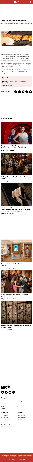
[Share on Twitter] (19, 91)
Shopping (19, 401)
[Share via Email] (30, 91)
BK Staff (5, 50)
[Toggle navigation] (1, 2)
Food (2, 406)
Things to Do (20, 403)
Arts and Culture (5, 401)
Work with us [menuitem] (4, 421)
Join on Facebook (22, 417)
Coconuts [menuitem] (3, 423)
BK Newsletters (21, 415)
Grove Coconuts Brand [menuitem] (6, 424)
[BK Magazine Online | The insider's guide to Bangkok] (16, 2)
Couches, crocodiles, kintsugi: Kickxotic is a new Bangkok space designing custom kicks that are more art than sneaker (15, 209)
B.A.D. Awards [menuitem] (4, 415)
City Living (3, 403)
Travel (18, 405)
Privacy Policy (21, 459)
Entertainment (4, 405)
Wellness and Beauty (22, 406)
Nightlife (3, 408)
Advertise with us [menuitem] (5, 419)
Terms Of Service (12, 459)
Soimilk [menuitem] (3, 426)
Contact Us (20, 421)
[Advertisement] (16, 12)
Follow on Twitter (22, 419)
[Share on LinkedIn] (26, 91)
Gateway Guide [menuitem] (4, 417)
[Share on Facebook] (15, 91)
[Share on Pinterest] (23, 91)
